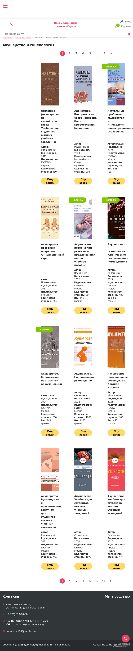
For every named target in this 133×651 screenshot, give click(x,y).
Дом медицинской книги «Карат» (66, 24)
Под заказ (50, 181)
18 (104, 53)
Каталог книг (23, 37)
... (97, 53)
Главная (7, 37)
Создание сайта (103, 644)
